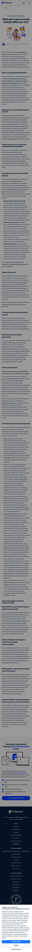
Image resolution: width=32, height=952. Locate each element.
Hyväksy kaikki (16, 941)
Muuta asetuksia (16, 949)
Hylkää (16, 945)
